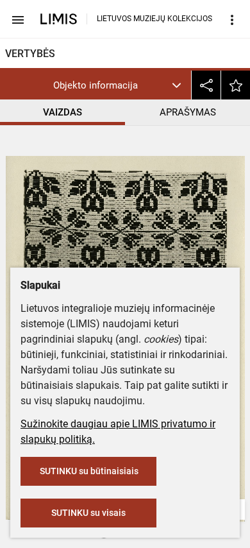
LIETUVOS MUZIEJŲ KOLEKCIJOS (154, 18)
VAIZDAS (62, 112)
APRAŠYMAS (188, 112)
